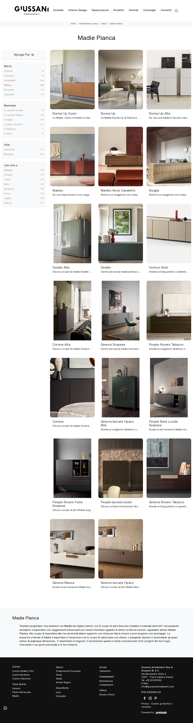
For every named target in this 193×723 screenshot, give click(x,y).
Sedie (59, 678)
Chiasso (8, 175)
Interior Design (77, 10)
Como (7, 179)
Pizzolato (9, 90)
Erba (6, 184)
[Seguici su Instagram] (149, 698)
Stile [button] (7, 145)
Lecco (7, 193)
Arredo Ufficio (107, 694)
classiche (9, 149)
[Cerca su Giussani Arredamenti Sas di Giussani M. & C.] (176, 10)
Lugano (8, 198)
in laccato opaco (13, 115)
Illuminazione (106, 681)
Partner (134, 10)
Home (73, 24)
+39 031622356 (154, 680)
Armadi (103, 667)
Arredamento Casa (88, 24)
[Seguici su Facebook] (144, 698)
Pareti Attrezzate (21, 692)
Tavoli (59, 675)
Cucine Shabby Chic (23, 671)
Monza (7, 203)
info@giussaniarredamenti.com (157, 686)
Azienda (58, 10)
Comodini (61, 696)
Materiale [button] (10, 106)
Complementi (106, 685)
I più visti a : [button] (11, 166)
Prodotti (119, 10)
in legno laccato (13, 124)
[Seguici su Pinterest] (154, 698)
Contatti (166, 10)
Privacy (145, 703)
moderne (9, 154)
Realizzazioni (100, 10)
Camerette (105, 671)
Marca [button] (8, 66)
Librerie (16, 688)
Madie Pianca (116, 24)
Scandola (9, 94)
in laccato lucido (13, 110)
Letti (58, 692)
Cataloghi (149, 10)
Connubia (9, 76)
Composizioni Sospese (68, 671)
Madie (104, 24)
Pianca (7, 85)
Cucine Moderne (21, 675)
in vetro (8, 134)
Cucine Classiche (21, 678)
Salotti (59, 667)
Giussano (9, 189)
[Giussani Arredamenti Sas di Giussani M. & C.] (31, 10)
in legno (8, 119)
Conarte (8, 71)
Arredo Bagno (63, 682)
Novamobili (10, 80)
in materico (10, 129)
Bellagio (8, 170)
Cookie (155, 703)
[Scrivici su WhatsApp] (5, 708)
